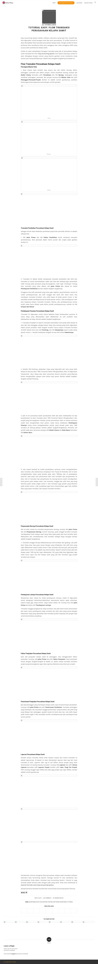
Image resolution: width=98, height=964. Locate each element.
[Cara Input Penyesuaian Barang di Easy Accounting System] (77, 926)
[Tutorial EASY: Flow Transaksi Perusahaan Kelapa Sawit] (49, 17)
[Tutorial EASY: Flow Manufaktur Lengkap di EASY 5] (43, 926)
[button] (94, 2)
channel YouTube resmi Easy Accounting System (37, 885)
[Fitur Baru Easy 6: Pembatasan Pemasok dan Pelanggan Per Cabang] (32, 926)
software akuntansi (60, 902)
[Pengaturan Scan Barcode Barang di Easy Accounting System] (9, 926)
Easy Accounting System (46, 54)
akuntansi (32, 902)
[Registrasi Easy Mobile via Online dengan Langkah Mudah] (65, 926)
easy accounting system (44, 902)
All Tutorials (47, 25)
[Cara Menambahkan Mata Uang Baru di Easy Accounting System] (54, 926)
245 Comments (47, 898)
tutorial (70, 902)
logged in (14, 954)
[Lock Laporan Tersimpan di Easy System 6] (20, 926)
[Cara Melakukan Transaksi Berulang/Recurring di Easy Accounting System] (88, 923)
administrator (59, 898)
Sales (54, 25)
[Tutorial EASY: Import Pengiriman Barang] (97, 482)
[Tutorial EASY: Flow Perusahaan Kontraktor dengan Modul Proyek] (1, 482)
